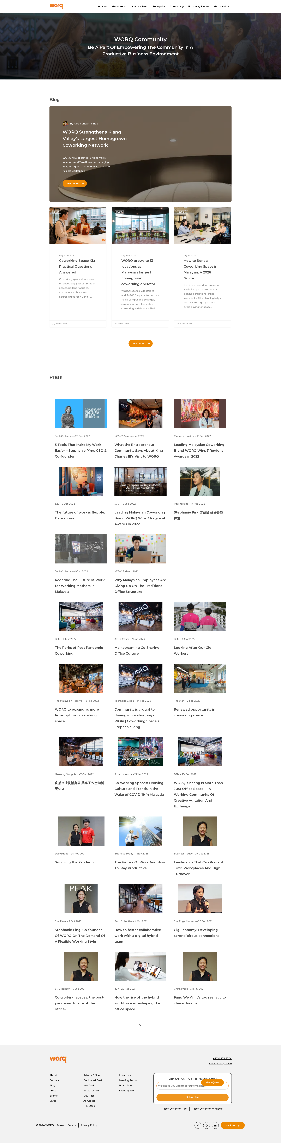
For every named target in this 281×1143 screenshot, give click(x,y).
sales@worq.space (220, 1063)
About (53, 1075)
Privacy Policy (89, 1125)
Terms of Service (66, 1125)
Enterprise (159, 6)
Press (52, 1090)
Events (53, 1095)
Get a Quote (212, 1082)
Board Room (126, 1085)
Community (177, 6)
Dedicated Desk (93, 1080)
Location (102, 6)
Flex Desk (89, 1106)
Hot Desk (89, 1085)
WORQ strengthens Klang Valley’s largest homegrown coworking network (95, 138)
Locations (125, 1075)
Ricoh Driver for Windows (207, 1108)
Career (53, 1100)
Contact (54, 1080)
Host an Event (140, 6)
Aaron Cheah (81, 123)
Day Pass (89, 1095)
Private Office (91, 1075)
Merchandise (221, 6)
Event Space (126, 1090)
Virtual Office (91, 1090)
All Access (89, 1100)
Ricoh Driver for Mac (174, 1108)
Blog (57, 212)
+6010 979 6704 (222, 1058)
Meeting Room (128, 1080)
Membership (119, 6)
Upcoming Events (198, 6)
